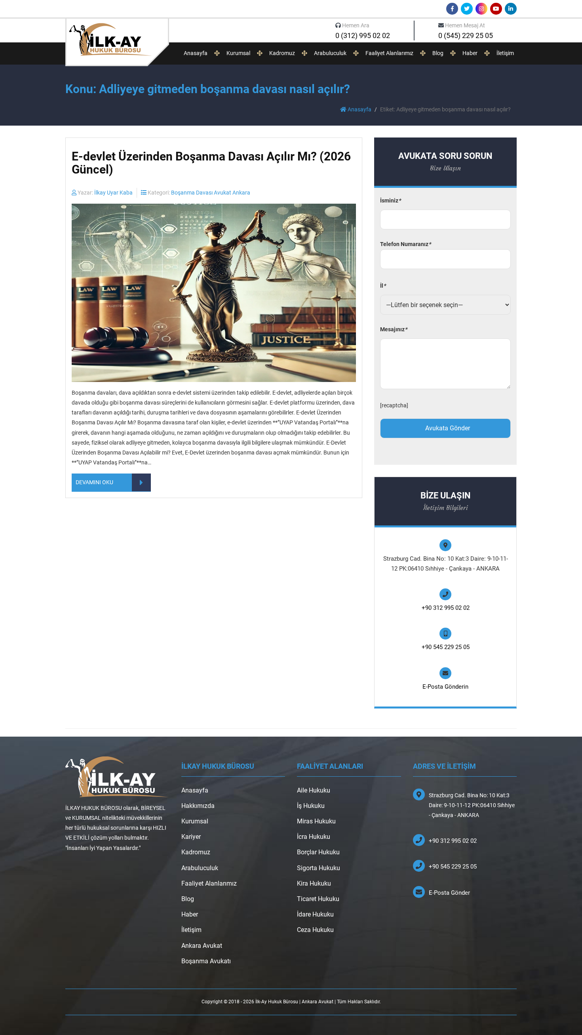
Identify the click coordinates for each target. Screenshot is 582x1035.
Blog (437, 53)
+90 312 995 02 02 (446, 607)
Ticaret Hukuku (318, 899)
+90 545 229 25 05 (446, 647)
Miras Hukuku (316, 821)
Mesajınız (393, 329)
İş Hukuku (311, 806)
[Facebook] (452, 9)
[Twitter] (467, 9)
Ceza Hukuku (315, 930)
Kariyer (191, 836)
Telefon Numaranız (405, 244)
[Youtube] (496, 9)
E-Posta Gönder (449, 892)
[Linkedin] (511, 9)
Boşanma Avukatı (206, 961)
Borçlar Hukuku (318, 852)
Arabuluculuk (330, 53)
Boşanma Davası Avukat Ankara (210, 192)
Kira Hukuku (314, 883)
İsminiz (390, 200)
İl (383, 286)
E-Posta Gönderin (445, 686)
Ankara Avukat (201, 945)
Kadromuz (282, 53)
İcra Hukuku (313, 836)
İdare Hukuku (315, 914)
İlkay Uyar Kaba (113, 192)
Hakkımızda (198, 806)
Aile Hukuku (313, 790)
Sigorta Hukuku (318, 868)
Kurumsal (238, 53)
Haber (469, 53)
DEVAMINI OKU (94, 482)
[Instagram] (481, 9)
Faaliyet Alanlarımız (389, 53)
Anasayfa (195, 53)
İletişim (505, 53)
